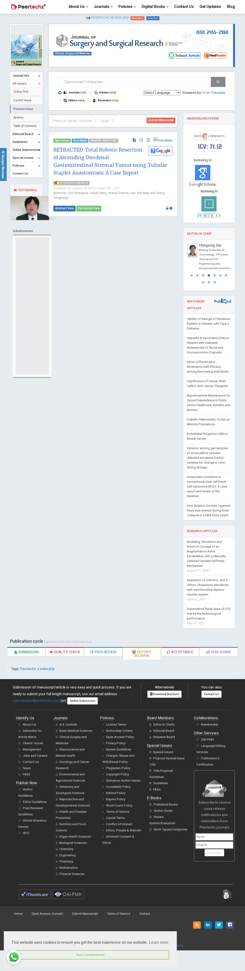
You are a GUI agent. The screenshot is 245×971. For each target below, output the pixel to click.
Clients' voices (33, 743)
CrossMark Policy (118, 787)
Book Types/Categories (170, 829)
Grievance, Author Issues (123, 780)
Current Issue (22, 100)
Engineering (67, 855)
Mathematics (68, 867)
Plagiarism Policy (118, 768)
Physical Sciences (71, 874)
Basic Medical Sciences (75, 731)
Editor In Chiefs (164, 724)
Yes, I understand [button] (90, 955)
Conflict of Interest (119, 824)
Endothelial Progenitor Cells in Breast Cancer (207, 436)
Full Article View (89, 208)
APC (26, 833)
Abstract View (64, 208)
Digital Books (154, 6)
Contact (144, 913)
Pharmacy (66, 861)
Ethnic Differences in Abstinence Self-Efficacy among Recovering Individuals (207, 366)
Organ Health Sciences (75, 836)
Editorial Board (163, 731)
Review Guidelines (118, 749)
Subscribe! (214, 852)
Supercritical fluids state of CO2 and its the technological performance (209, 616)
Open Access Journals (47, 913)
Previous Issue (23, 109)
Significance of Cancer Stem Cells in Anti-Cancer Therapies (207, 383)
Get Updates (210, 6)
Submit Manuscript (161, 120)
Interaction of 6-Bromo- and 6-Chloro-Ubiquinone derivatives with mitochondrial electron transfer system (207, 589)
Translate (218, 93)
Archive (18, 117)
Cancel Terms (115, 818)
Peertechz (28, 669)
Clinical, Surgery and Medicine (72, 53)
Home (18, 913)
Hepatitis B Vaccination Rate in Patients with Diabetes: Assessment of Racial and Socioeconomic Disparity (208, 345)
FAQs (26, 774)
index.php (47, 669)
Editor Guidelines (35, 802)
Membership (209, 724)
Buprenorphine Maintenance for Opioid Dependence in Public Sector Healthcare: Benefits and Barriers (208, 403)
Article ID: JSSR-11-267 (104, 140)
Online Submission (82, 701)
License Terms (116, 724)
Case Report (80, 140)
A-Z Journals (68, 724)
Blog (231, 6)
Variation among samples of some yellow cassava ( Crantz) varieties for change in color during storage (207, 457)
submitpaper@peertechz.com (36, 700)
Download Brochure (165, 694)
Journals (102, 6)
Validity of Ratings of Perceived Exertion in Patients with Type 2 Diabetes (208, 323)
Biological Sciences (73, 843)
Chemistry (66, 849)
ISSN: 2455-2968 (212, 32)
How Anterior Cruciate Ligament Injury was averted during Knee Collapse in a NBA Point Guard (209, 510)
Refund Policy (115, 793)
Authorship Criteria (119, 731)
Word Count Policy (119, 805)
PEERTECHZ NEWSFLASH (110, 18)
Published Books (166, 804)
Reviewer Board (164, 737)
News (27, 768)
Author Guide (163, 810)
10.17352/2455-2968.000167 (74, 183)
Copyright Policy (117, 774)
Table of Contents (25, 126)
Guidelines (160, 783)
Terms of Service (117, 811)
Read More (137, 18)
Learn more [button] (158, 942)
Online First (20, 91)
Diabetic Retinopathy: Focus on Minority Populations (208, 422)
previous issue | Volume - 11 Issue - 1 (83, 121)
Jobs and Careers (35, 755)
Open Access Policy (120, 737)
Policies (126, 6)
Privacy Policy (115, 743)
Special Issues (163, 752)
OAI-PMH (207, 739)
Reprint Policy (115, 799)
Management (32, 749)
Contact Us (184, 6)
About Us (77, 6)
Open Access (62, 140)
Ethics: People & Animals (123, 830)
